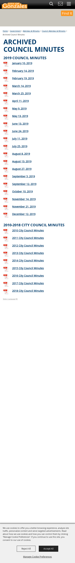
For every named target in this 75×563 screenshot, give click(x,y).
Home (5, 31)
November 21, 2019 (24, 206)
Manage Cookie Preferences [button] (37, 556)
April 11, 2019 (20, 101)
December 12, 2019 (23, 214)
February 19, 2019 (23, 78)
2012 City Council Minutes (28, 245)
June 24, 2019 (20, 131)
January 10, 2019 (22, 63)
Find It (67, 13)
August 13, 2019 (21, 161)
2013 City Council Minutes (28, 253)
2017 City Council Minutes (28, 283)
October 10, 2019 (22, 191)
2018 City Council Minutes (28, 290)
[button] (53, 4)
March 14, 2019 (21, 86)
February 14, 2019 (23, 71)
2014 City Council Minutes (28, 260)
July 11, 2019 (19, 138)
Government (15, 31)
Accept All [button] (49, 548)
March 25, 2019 (21, 93)
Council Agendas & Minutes (54, 31)
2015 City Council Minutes (28, 268)
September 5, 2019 (23, 176)
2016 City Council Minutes (28, 275)
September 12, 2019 (24, 184)
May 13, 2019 (20, 116)
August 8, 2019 (21, 153)
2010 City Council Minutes (28, 230)
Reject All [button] (26, 548)
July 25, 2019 (19, 146)
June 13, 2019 (20, 123)
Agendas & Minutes (31, 31)
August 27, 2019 (21, 169)
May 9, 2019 (19, 108)
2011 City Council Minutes (28, 238)
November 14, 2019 (24, 199)
